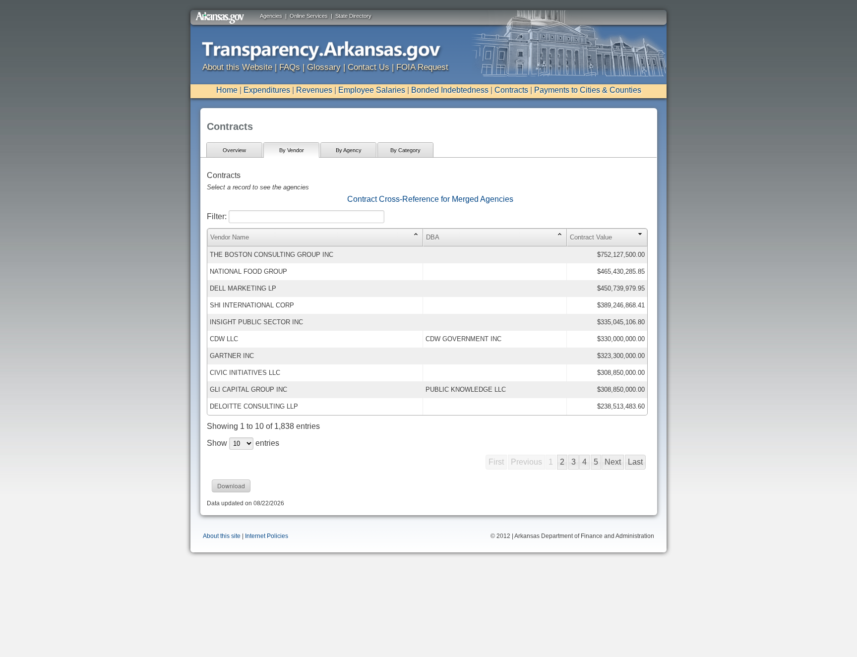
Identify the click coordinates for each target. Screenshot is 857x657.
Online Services (309, 16)
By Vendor (291, 150)
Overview (234, 150)
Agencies (271, 16)
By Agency (349, 150)
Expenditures (267, 90)
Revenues (314, 90)
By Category (405, 150)
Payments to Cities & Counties (587, 90)
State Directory (353, 16)
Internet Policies (266, 536)
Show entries (243, 443)
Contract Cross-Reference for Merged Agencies (430, 199)
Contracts (511, 90)
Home (227, 90)
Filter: (218, 216)
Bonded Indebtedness (450, 90)
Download (231, 485)
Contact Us (368, 67)
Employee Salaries (371, 90)
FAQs (289, 67)
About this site (222, 536)
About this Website (237, 67)
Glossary (324, 67)
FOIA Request (422, 67)
